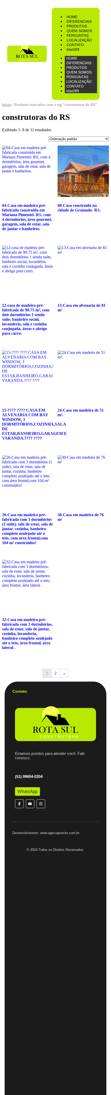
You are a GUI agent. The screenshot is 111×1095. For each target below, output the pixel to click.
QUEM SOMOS (79, 31)
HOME (72, 17)
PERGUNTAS (78, 35)
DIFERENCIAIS (79, 21)
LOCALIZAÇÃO (79, 40)
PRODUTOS (77, 26)
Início (6, 105)
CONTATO (75, 45)
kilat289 (73, 49)
